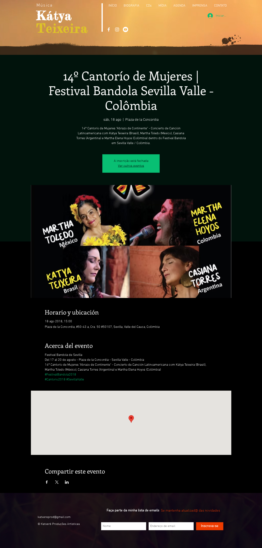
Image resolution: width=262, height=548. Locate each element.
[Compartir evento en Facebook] (47, 482)
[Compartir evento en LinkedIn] (67, 482)
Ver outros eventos (131, 166)
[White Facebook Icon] (108, 29)
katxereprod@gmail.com (54, 517)
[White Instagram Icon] (117, 29)
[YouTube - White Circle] (125, 29)
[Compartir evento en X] (57, 482)
